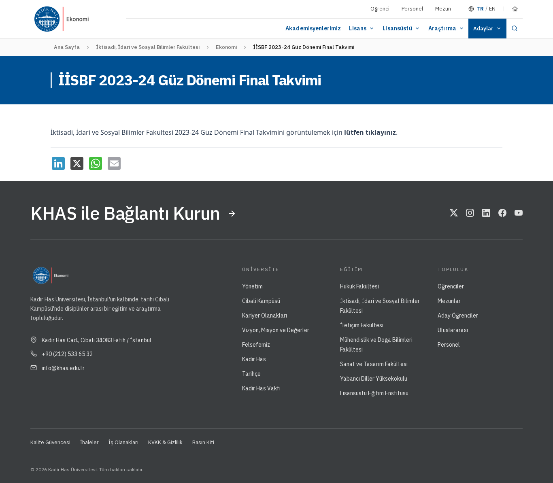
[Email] (114, 163)
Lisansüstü (397, 28)
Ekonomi (226, 47)
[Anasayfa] (515, 9)
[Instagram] (470, 213)
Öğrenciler (451, 286)
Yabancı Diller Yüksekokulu (373, 378)
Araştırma (442, 28)
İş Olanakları (123, 442)
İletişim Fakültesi (361, 325)
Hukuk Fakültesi (359, 286)
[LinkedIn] (58, 163)
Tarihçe (251, 373)
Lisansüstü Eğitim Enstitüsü (374, 393)
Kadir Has (254, 359)
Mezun (443, 8)
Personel (412, 8)
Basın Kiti (203, 442)
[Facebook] (502, 213)
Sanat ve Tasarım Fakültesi (374, 364)
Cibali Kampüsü (261, 301)
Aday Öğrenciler (458, 315)
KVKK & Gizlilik (165, 442)
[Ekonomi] (94, 19)
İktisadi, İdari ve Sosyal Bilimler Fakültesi (148, 47)
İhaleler (89, 442)
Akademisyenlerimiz (313, 28)
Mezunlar (449, 301)
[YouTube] (519, 213)
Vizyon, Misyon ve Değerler (275, 330)
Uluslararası (453, 330)
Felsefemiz (256, 344)
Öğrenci (379, 8)
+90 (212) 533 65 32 (67, 354)
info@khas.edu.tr (63, 368)
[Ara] (514, 28)
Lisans (357, 28)
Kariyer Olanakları (264, 315)
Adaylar (483, 28)
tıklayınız (381, 132)
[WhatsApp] (95, 163)
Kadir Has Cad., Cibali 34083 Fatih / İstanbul (96, 340)
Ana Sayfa (67, 47)
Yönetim (252, 286)
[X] (77, 163)
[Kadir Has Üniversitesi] (50, 19)
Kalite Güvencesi (50, 442)
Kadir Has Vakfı (261, 388)
